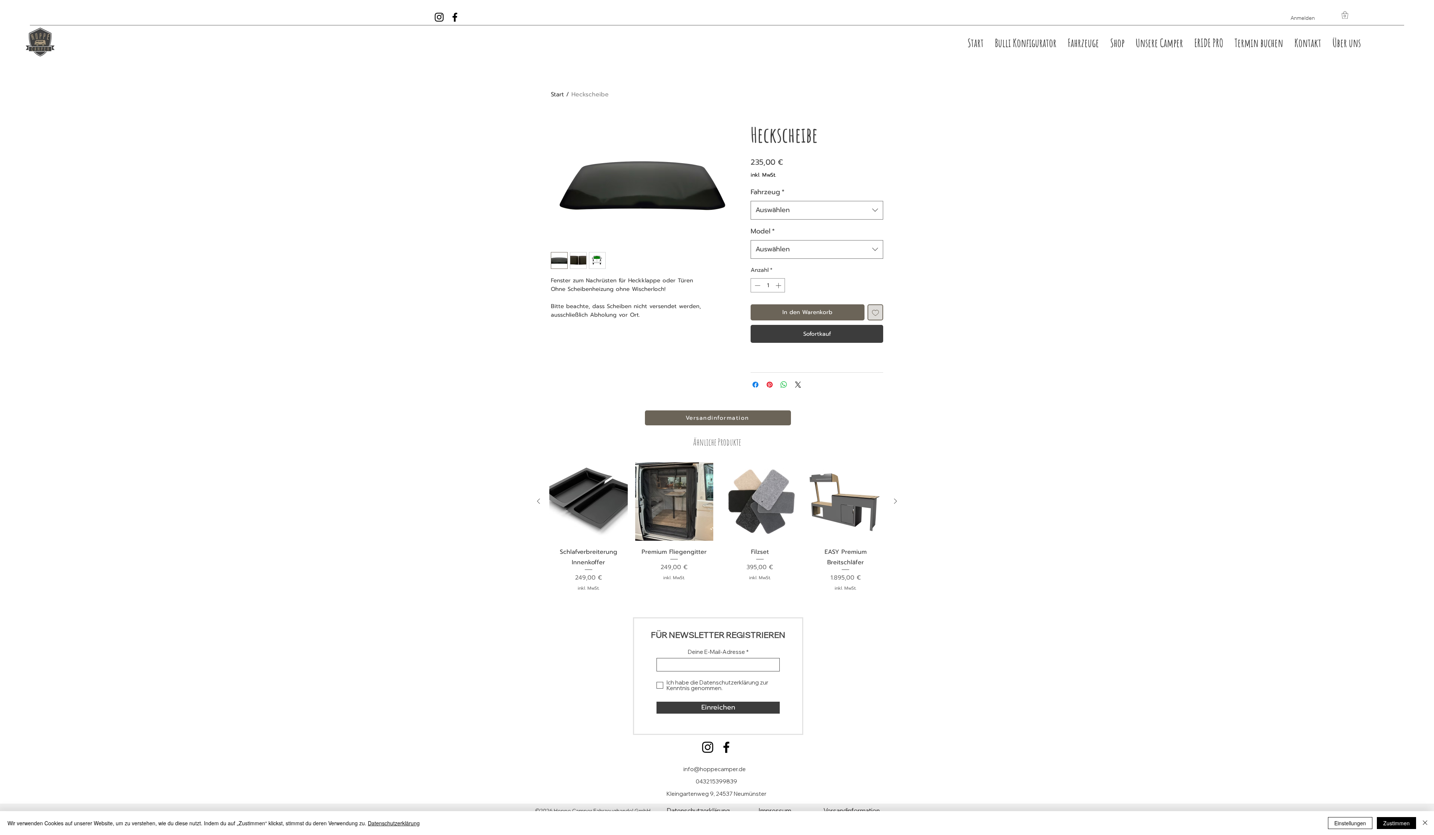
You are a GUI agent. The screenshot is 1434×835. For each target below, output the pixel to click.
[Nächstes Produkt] (895, 501)
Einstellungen (1350, 823)
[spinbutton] (768, 285)
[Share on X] (798, 384)
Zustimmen (1396, 823)
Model (763, 231)
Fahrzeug (768, 192)
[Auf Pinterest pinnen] (769, 384)
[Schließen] (1425, 823)
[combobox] (817, 210)
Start (557, 94)
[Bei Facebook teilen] (755, 384)
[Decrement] (757, 285)
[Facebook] (726, 747)
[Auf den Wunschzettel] (875, 312)
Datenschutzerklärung (394, 823)
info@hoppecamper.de (714, 769)
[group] (717, 527)
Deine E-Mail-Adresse (716, 652)
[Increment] (779, 285)
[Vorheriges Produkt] (538, 501)
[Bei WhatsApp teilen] (783, 384)
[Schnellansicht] (588, 501)
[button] (1345, 15)
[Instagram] (707, 747)
